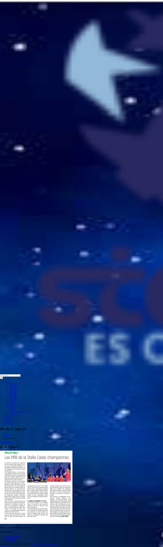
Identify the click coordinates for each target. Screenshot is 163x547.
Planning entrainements (12, 536)
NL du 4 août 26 (10, 538)
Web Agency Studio (37, 544)
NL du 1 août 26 (10, 540)
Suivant (10, 442)
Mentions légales (51, 544)
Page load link (5, 546)
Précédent (3, 442)
